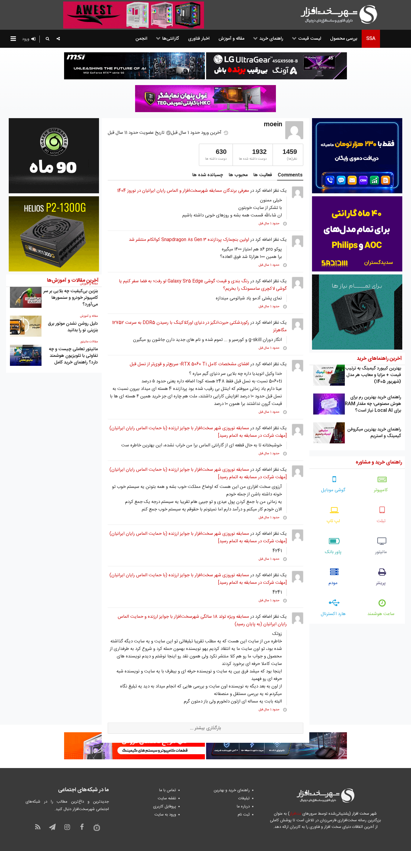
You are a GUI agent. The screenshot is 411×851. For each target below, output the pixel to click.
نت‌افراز (295, 813)
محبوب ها (238, 175)
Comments (290, 175)
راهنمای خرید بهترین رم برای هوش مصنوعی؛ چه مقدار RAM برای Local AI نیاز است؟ (373, 403)
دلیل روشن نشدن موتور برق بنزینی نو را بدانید (73, 327)
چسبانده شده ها (207, 175)
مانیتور (381, 552)
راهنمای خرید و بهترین (232, 790)
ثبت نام (244, 814)
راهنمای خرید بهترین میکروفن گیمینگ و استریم (374, 433)
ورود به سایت (165, 814)
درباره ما (243, 806)
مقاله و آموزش (89, 316)
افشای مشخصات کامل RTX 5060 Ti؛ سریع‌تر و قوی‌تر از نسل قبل (189, 364)
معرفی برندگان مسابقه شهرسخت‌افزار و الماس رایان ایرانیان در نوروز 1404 (183, 190)
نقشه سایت (167, 798)
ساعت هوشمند (380, 614)
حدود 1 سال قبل (269, 223)
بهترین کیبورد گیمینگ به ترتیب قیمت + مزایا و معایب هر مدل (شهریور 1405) (373, 375)
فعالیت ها (262, 175)
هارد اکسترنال (333, 614)
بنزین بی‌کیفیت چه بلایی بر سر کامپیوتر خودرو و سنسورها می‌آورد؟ (70, 297)
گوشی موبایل (333, 490)
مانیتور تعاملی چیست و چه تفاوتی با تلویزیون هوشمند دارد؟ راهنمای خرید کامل (73, 355)
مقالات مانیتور (89, 341)
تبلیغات (244, 798)
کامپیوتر (381, 490)
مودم (333, 583)
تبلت (381, 521)
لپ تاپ (333, 521)
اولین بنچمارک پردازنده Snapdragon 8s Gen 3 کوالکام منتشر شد (189, 239)
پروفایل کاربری (164, 806)
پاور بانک (333, 552)
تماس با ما (167, 790)
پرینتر (381, 583)
